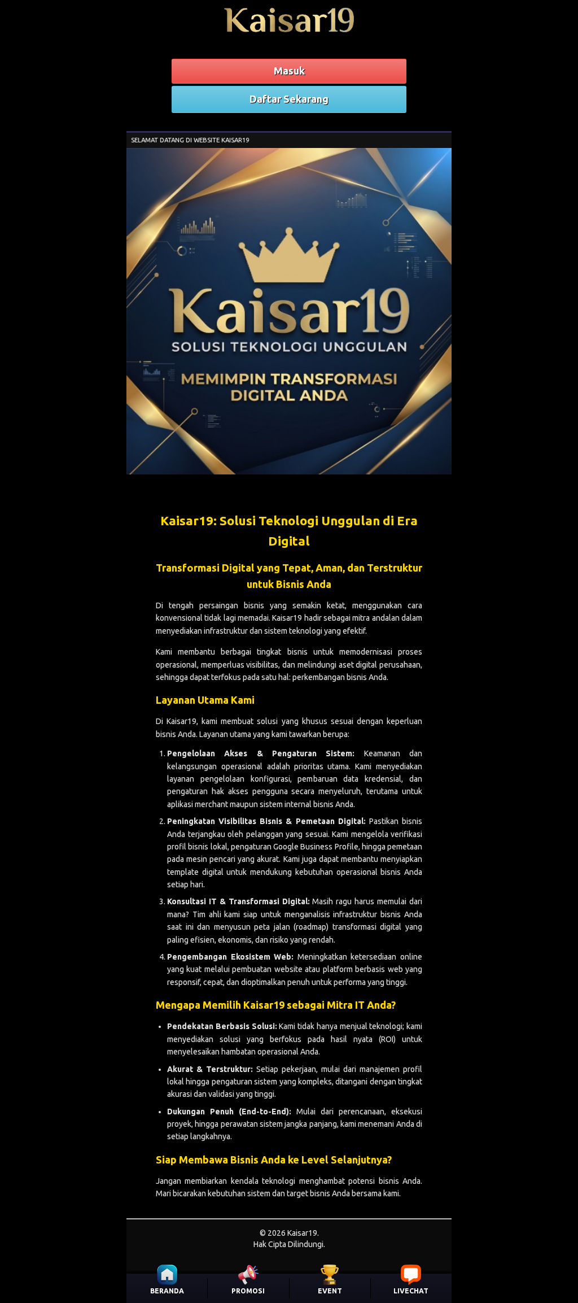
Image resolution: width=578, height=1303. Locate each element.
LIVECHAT (410, 1291)
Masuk (289, 70)
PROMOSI (248, 1291)
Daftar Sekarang (289, 98)
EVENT (330, 1291)
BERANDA (167, 1291)
